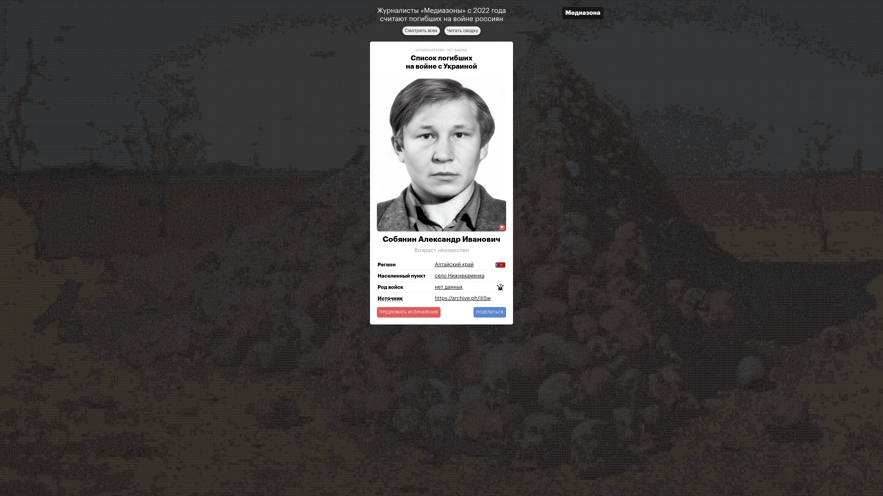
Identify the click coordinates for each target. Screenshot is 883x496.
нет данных (457, 50)
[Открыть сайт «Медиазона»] (583, 13)
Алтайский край (430, 50)
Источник (390, 298)
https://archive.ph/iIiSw (463, 298)
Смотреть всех (421, 30)
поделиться (489, 312)
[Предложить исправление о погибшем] (502, 227)
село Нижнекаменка (460, 275)
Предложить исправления (409, 312)
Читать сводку (462, 30)
